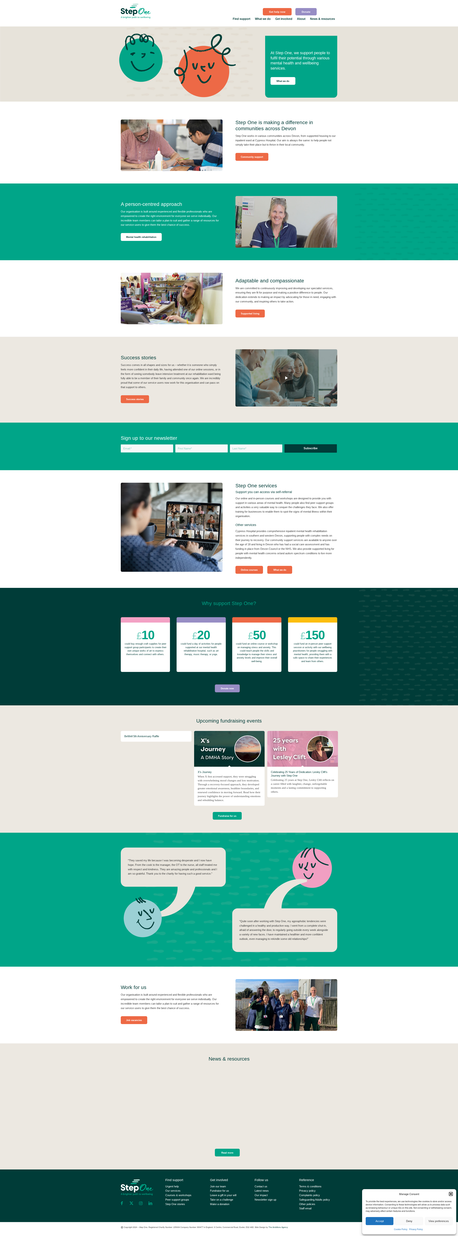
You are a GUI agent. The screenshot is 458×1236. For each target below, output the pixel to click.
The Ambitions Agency (278, 1227)
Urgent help (172, 1186)
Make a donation (219, 1204)
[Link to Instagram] (140, 1203)
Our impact (261, 1195)
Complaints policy (309, 1195)
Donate (306, 11)
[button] (451, 1194)
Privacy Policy (416, 1229)
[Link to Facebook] (122, 1203)
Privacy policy (307, 1190)
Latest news (262, 1190)
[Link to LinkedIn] (150, 1203)
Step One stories (175, 1204)
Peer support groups (177, 1199)
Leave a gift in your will (223, 1195)
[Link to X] (131, 1203)
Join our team (218, 1186)
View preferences (438, 1221)
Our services (173, 1190)
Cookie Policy (400, 1229)
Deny (409, 1221)
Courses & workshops (178, 1195)
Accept (380, 1221)
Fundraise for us (219, 1190)
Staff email (305, 1208)
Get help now (277, 11)
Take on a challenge (221, 1199)
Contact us (261, 1186)
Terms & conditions (310, 1186)
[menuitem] (277, 11)
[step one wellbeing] (136, 10)
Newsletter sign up (265, 1199)
